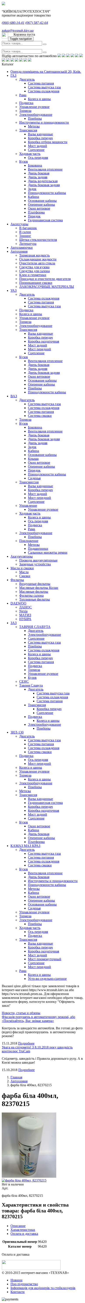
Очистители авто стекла (37, 263)
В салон (25, 232)
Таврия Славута (31, 685)
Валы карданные (40, 134)
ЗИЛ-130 (17, 732)
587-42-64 (36, 23)
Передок (34, 216)
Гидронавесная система (45, 220)
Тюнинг (25, 236)
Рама (22, 95)
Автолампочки (21, 247)
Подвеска (26, 103)
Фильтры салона (31, 595)
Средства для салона (34, 271)
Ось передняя (38, 157)
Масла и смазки (22, 568)
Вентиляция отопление (45, 169)
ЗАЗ (13, 623)
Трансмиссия (29, 482)
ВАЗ (13, 396)
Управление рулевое (34, 107)
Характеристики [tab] (22, 1230)
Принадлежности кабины (47, 193)
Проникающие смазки (35, 283)
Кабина (33, 197)
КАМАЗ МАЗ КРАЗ (25, 846)
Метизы (34, 126)
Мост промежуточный (44, 959)
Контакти (17, 1292)
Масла (24, 572)
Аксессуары (19, 224)
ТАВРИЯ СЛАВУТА (35, 627)
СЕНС (24, 681)
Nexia (23, 611)
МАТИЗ (25, 615)
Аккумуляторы (21, 556)
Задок (32, 189)
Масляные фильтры (33, 591)
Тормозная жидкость (34, 255)
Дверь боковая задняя (44, 185)
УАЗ (13, 290)
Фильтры (17, 580)
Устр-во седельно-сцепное (47, 978)
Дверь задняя (37, 177)
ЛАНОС (25, 607)
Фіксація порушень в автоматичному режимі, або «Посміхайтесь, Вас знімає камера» (38, 1019)
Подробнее (26, 1043)
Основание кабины (42, 200)
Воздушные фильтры (34, 584)
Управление (28, 505)
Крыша (33, 458)
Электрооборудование (35, 114)
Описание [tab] (18, 1226)
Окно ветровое (39, 208)
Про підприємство (24, 1284)
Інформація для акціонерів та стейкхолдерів (42, 1288)
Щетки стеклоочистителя (38, 240)
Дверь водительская (43, 181)
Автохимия (18, 251)
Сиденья (34, 478)
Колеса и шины (39, 99)
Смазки (24, 576)
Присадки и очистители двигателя (45, 279)
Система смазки (40, 415)
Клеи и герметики (32, 275)
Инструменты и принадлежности (44, 122)
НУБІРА (25, 619)
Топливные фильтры (34, 599)
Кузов (23, 161)
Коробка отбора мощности (47, 142)
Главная (16, 1077)
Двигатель (27, 79)
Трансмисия (28, 130)
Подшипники (38, 548)
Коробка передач (40, 138)
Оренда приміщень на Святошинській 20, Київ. (45, 71)
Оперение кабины (41, 204)
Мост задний (37, 146)
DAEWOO (18, 603)
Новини (16, 1280)
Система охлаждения (43, 91)
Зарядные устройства (35, 564)
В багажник (28, 228)
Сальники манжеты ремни (47, 552)
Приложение (28, 541)
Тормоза (25, 111)
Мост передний (39, 349)
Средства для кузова (34, 267)
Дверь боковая (38, 173)
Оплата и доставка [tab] (24, 1233)
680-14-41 (13, 23)
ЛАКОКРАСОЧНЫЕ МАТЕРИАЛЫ (46, 286)
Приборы (35, 118)
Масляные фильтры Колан (38, 587)
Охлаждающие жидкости (37, 259)
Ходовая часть (29, 154)
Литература (27, 243)
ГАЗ (13, 75)
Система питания (41, 83)
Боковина (35, 165)
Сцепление (36, 150)
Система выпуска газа (44, 87)
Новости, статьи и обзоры (21, 1013)
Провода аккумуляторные (38, 560)
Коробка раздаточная (43, 341)
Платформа (36, 212)
